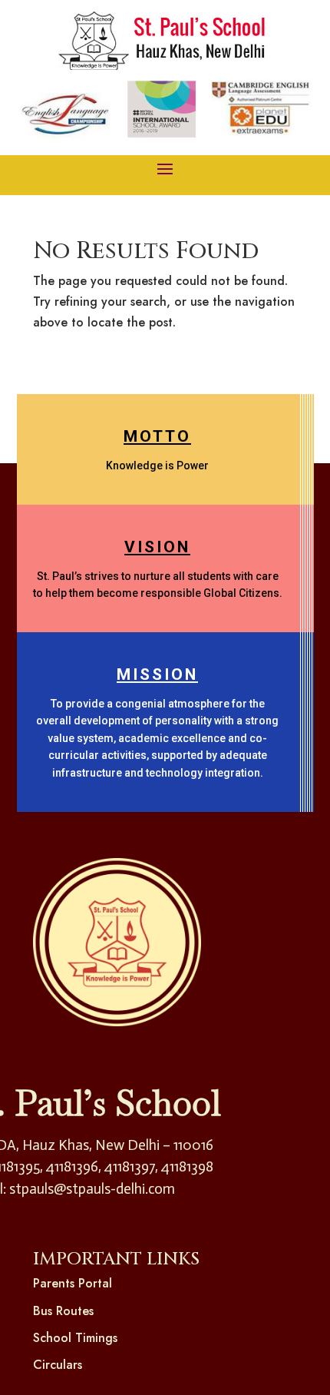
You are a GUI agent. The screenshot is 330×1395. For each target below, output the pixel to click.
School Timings (75, 1338)
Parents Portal (72, 1283)
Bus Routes (63, 1311)
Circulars (57, 1364)
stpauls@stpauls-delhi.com (92, 1189)
